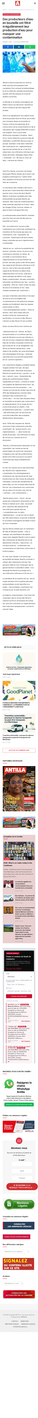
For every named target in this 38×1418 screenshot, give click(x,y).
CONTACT (15, 1321)
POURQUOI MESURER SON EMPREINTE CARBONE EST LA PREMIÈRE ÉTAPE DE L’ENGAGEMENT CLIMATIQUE (16, 705)
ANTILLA (24, 1317)
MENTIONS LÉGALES (12, 1324)
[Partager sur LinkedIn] (19, 47)
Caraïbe (6, 859)
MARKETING (25, 1321)
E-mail (22, 1160)
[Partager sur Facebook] (8, 47)
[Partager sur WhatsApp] (30, 47)
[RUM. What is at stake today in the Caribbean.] (19, 851)
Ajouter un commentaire (19, 750)
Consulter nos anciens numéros (16, 1237)
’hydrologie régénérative (11, 674)
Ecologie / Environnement (11, 14)
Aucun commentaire (22, 42)
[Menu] (3, 3)
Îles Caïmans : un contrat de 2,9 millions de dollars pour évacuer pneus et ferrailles (24, 898)
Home (4, 9)
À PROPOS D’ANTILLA (20, 1327)
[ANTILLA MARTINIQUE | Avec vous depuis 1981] (17, 3)
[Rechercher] (35, 3)
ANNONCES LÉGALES (28, 1324)
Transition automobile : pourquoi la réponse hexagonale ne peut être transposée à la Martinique (18, 737)
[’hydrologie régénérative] (19, 662)
